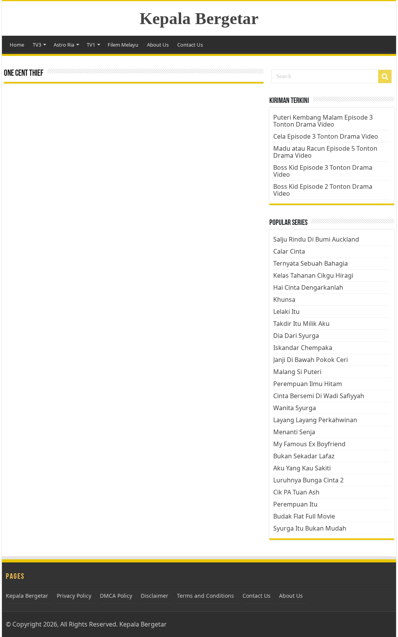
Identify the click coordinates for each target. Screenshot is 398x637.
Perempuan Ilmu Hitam (307, 383)
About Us (158, 44)
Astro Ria (64, 44)
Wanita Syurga (294, 408)
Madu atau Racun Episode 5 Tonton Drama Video (325, 152)
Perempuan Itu (295, 504)
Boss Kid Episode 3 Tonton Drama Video (322, 171)
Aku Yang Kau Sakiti (302, 468)
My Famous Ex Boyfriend (309, 444)
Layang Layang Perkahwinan (315, 420)
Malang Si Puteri (297, 371)
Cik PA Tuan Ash (296, 492)
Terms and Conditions (205, 595)
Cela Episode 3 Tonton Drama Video (325, 136)
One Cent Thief (24, 73)
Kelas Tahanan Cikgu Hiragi (313, 275)
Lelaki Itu (286, 311)
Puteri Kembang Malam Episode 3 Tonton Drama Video (323, 121)
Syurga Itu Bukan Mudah (309, 528)
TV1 (91, 44)
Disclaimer (154, 595)
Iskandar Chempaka (302, 347)
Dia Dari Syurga (296, 335)
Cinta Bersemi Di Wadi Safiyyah (318, 396)
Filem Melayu (123, 44)
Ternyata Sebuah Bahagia (310, 263)
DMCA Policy (116, 595)
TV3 (37, 44)
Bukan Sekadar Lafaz (304, 456)
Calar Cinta (289, 251)
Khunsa (284, 299)
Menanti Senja (294, 432)
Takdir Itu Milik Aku (301, 323)
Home (17, 44)
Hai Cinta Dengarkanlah (308, 287)
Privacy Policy (74, 595)
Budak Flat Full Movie (304, 516)
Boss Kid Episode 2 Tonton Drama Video (322, 190)
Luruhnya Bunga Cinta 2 (308, 480)
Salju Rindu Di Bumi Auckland (316, 239)
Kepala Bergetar (199, 18)
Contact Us (190, 44)
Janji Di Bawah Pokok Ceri (310, 359)
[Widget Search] (384, 76)
